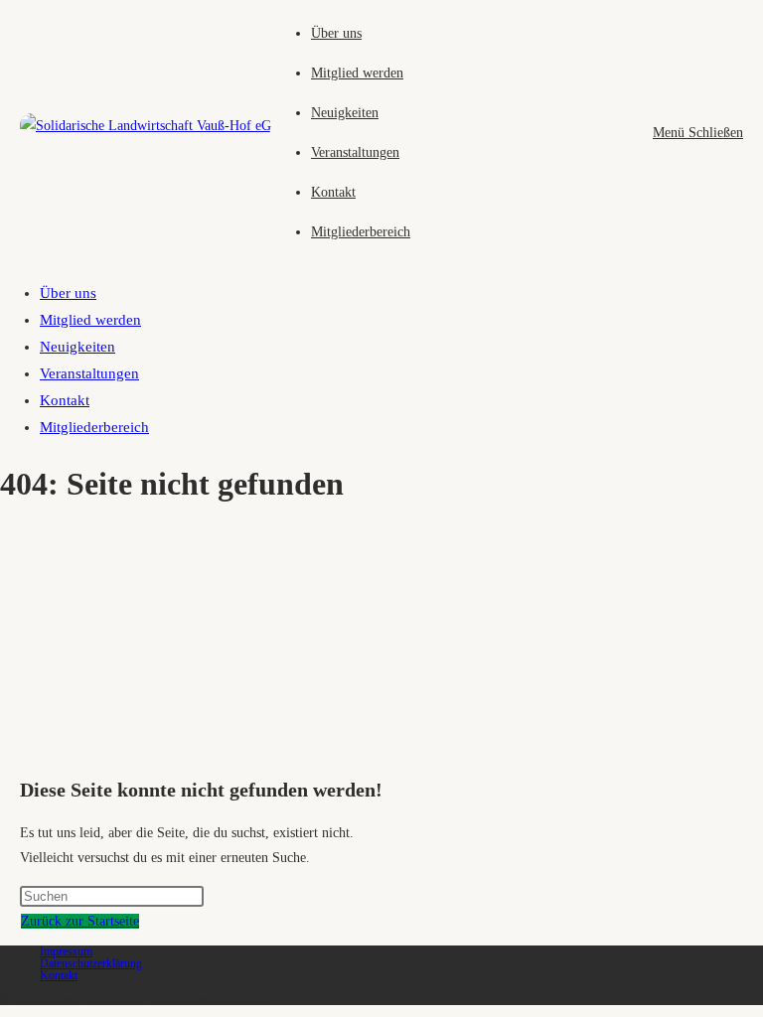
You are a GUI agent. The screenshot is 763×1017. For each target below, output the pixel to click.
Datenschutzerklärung (91, 963)
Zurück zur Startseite (80, 921)
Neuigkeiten (77, 347)
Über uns (68, 293)
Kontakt (64, 400)
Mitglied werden (90, 320)
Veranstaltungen (89, 373)
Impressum (66, 951)
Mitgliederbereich (94, 427)
